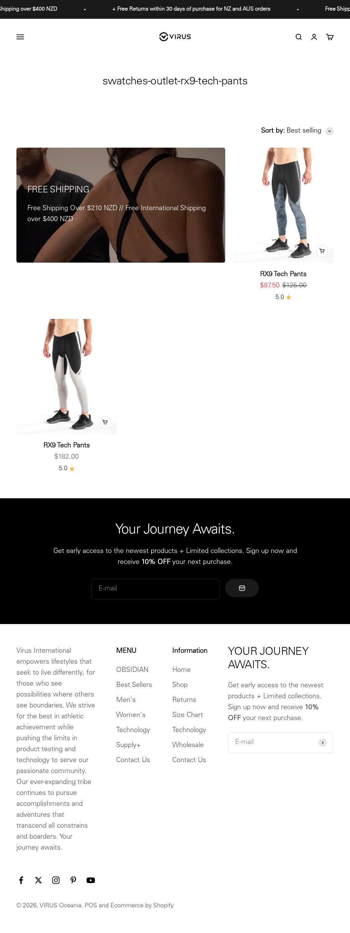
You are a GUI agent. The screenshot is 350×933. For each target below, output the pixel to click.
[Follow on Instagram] (55, 880)
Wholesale (188, 745)
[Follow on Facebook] (21, 880)
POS (91, 906)
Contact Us (133, 760)
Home (181, 670)
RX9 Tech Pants (283, 274)
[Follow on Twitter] (38, 880)
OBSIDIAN (132, 670)
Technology (133, 730)
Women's (131, 715)
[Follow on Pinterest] (73, 880)
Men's (126, 700)
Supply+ (128, 745)
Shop (180, 685)
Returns (184, 700)
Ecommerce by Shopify (142, 906)
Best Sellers (134, 685)
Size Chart (187, 715)
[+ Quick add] (322, 251)
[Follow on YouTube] (90, 880)
